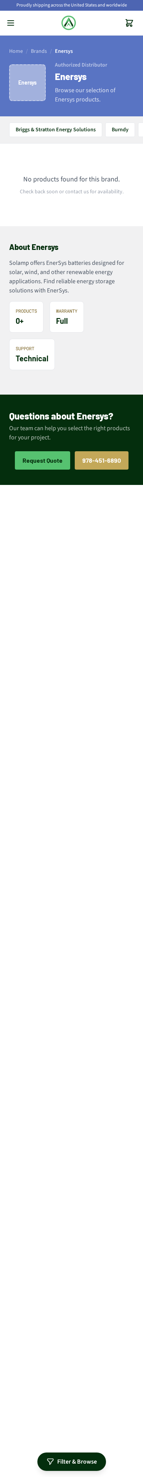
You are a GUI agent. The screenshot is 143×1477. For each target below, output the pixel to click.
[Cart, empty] (129, 23)
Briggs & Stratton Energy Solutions (56, 130)
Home (16, 51)
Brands (39, 51)
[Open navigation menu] (10, 23)
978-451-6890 (101, 460)
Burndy (120, 130)
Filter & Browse (77, 1461)
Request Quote (42, 460)
